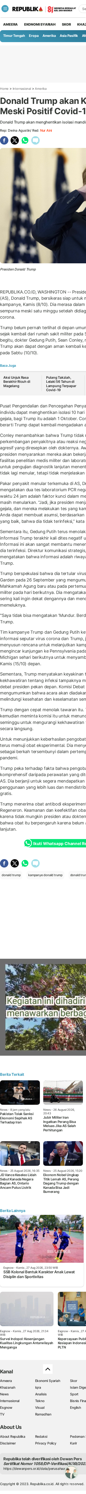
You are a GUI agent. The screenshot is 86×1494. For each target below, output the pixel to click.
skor (66, 24)
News (4, 1394)
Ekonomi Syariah (40, 24)
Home (4, 88)
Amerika (49, 36)
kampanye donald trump (45, 875)
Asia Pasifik (69, 36)
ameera (10, 24)
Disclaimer (8, 1443)
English (75, 1407)
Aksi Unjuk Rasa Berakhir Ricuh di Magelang (16, 381)
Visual (39, 1407)
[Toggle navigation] (5, 8)
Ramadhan (43, 1414)
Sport (74, 1394)
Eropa (33, 36)
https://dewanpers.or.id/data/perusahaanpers (38, 1468)
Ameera (6, 1381)
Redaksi (41, 1436)
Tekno (39, 1401)
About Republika (12, 1436)
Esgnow (6, 1407)
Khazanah (7, 1387)
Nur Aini (46, 130)
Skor (73, 1381)
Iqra (38, 1387)
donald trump (11, 875)
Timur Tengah (14, 36)
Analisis (41, 1394)
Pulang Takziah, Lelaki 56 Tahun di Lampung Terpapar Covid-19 (61, 383)
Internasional (22, 88)
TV (2, 1414)
